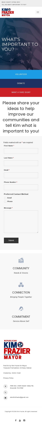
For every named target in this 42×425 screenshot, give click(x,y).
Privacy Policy (8, 378)
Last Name (9, 158)
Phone (10, 201)
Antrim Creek (16, 373)
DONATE (21, 83)
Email (6, 170)
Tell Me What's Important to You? (14, 4)
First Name (9, 146)
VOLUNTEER (21, 74)
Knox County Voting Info (11, 2)
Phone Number (10, 182)
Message (8, 208)
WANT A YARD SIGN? (21, 92)
